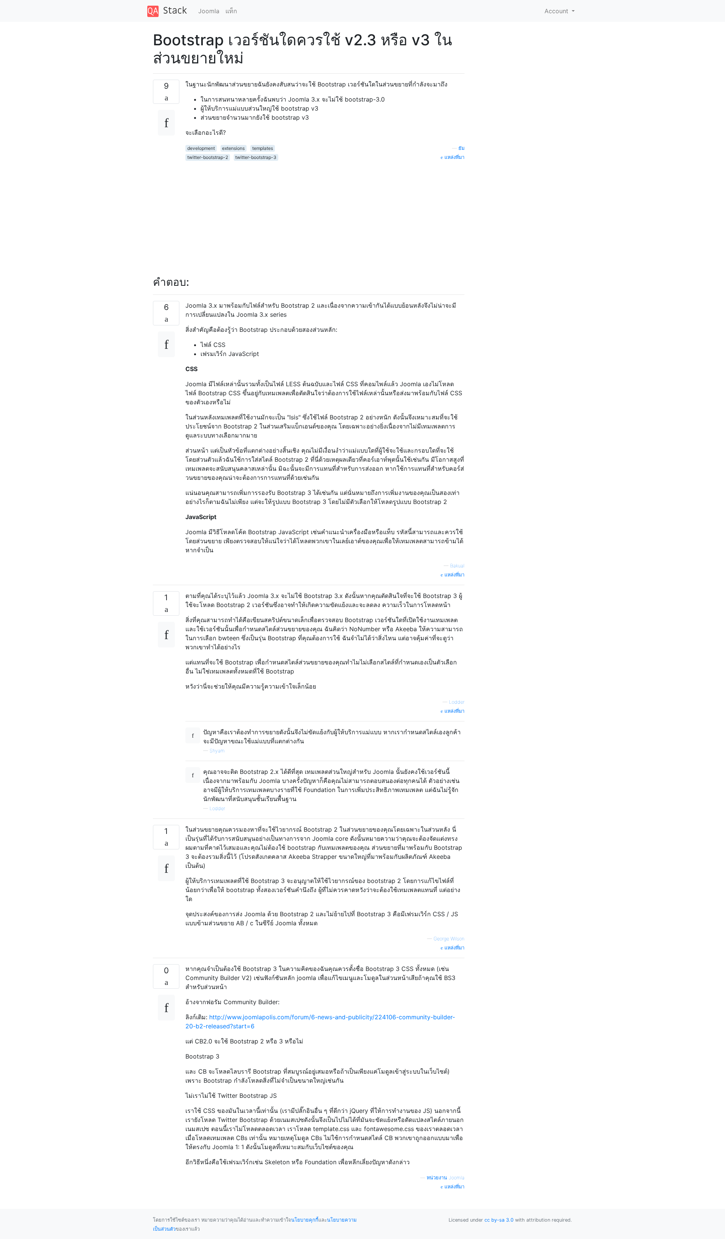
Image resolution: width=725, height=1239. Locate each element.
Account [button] (557, 11)
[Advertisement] (324, 214)
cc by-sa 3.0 (499, 1220)
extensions (233, 148)
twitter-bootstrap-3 (255, 157)
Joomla (208, 11)
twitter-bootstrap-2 (207, 157)
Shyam (217, 751)
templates (262, 148)
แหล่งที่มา (453, 157)
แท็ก (231, 11)
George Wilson (448, 939)
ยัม (461, 148)
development (201, 148)
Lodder (456, 702)
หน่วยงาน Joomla (445, 1177)
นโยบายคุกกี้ (304, 1220)
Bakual (457, 566)
